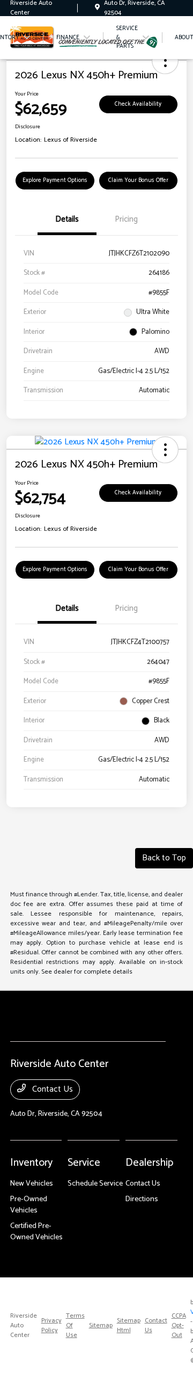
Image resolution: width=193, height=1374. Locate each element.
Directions (141, 1199)
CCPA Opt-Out (179, 1325)
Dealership (149, 1163)
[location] (97, 8)
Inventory (31, 1163)
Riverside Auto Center (23, 1325)
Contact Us (51, 1089)
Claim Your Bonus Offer (138, 180)
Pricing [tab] (126, 219)
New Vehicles (31, 1184)
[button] (165, 60)
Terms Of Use (75, 1325)
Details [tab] (67, 219)
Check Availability (138, 104)
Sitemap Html (128, 1325)
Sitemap (101, 1326)
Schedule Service (95, 1184)
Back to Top (164, 858)
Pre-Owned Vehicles (28, 1205)
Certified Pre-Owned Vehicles (36, 1232)
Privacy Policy (51, 1325)
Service (84, 1163)
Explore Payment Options (55, 180)
